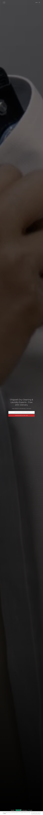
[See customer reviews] (21, 811)
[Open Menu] (39, 2)
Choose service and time (21, 415)
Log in (36, 2)
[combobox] (21, 412)
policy (5, 813)
